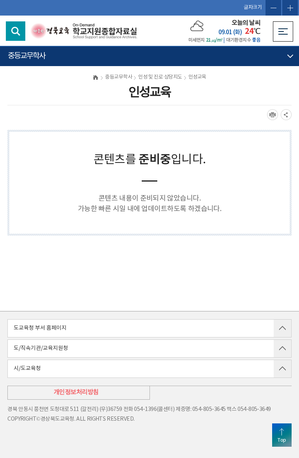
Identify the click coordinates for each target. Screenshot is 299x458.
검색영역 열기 (15, 31)
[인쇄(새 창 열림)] (272, 114)
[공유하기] (286, 114)
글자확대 (290, 8)
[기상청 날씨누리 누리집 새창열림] (196, 25)
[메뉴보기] (283, 31)
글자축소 (273, 8)
